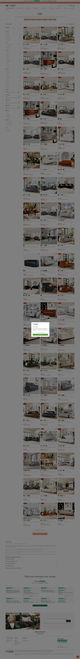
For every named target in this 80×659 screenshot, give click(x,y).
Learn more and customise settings (40, 332)
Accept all (40, 334)
